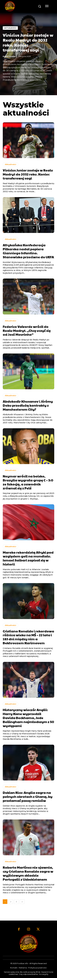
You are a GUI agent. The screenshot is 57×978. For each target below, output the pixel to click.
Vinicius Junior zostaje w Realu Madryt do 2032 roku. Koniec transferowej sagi (28, 42)
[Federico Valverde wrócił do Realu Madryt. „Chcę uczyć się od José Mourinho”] (28, 296)
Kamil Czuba (9, 56)
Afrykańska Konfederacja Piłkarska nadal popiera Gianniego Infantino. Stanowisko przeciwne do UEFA (28, 251)
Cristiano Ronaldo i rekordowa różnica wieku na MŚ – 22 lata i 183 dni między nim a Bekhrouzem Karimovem (28, 637)
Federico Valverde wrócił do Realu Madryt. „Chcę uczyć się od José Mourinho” (27, 330)
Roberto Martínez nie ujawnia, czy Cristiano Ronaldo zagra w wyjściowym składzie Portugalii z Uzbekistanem (28, 873)
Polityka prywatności (37, 968)
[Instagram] (28, 929)
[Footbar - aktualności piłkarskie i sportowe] (20, 6)
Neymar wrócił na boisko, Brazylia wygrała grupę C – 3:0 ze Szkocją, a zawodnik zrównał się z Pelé (28, 482)
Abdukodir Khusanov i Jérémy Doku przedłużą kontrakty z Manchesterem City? (28, 405)
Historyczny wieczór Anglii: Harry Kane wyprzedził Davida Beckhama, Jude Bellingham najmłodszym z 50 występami (28, 717)
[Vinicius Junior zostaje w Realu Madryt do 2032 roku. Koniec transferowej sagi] (28, 140)
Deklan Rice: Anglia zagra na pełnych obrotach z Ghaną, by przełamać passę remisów (27, 796)
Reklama (23, 968)
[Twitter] (38, 929)
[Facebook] (19, 929)
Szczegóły (43, 974)
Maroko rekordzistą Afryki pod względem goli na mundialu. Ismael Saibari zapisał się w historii (28, 558)
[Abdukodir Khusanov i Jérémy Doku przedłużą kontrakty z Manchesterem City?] (28, 371)
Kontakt (13, 968)
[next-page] (22, 901)
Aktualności (10, 28)
